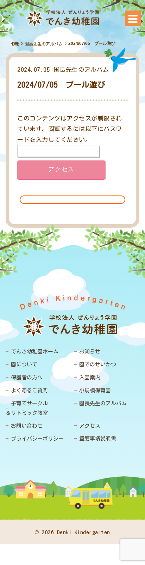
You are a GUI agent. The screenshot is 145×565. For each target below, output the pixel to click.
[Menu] (133, 18)
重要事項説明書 (97, 438)
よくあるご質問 (29, 390)
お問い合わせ (27, 425)
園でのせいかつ (97, 364)
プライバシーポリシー (37, 438)
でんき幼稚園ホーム (34, 351)
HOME (15, 44)
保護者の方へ (27, 377)
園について (24, 364)
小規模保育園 (95, 390)
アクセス (89, 425)
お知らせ (89, 351)
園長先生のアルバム (44, 44)
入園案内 (89, 377)
